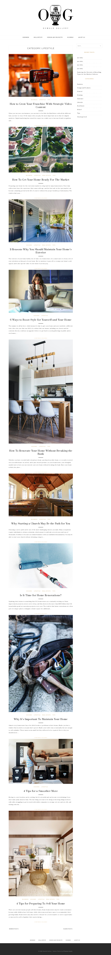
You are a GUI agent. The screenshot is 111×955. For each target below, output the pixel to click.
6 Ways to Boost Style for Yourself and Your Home (41, 319)
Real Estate (38, 37)
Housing (70, 37)
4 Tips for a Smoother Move (41, 791)
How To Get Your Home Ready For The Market (40, 179)
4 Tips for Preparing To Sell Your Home (40, 903)
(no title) (80, 57)
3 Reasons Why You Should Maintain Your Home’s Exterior (41, 251)
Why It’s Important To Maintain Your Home (41, 719)
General (79, 91)
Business (26, 37)
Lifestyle (42, 99)
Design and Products (54, 37)
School (79, 109)
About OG (81, 37)
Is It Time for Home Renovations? (41, 595)
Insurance (80, 98)
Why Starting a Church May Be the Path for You (40, 523)
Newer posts (14, 928)
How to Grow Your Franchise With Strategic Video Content (41, 105)
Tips (49, 99)
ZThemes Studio (67, 951)
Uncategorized (82, 117)
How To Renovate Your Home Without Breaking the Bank (40, 452)
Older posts (67, 928)
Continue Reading (40, 125)
